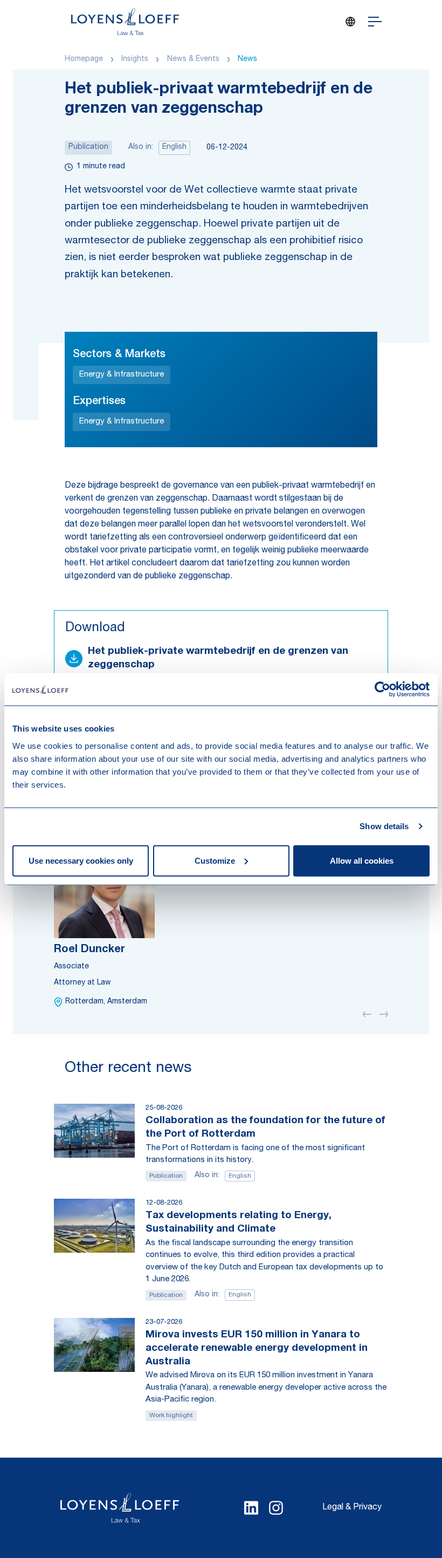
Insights (134, 59)
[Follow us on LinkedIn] (251, 1508)
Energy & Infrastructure (121, 375)
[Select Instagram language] (276, 1508)
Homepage (84, 59)
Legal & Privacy (352, 1508)
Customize (215, 860)
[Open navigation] (375, 21)
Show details (384, 826)
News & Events (193, 59)
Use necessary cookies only (81, 860)
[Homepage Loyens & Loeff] (125, 21)
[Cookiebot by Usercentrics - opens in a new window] (382, 689)
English (174, 147)
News (247, 59)
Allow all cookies (361, 860)
